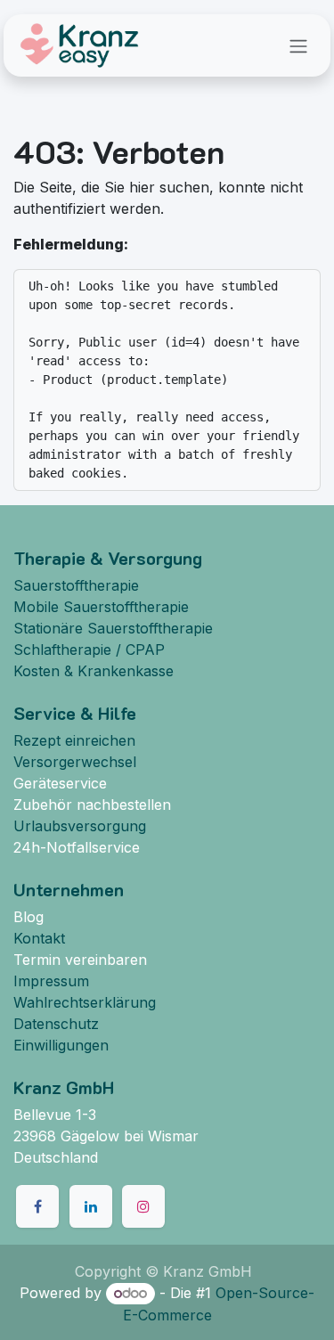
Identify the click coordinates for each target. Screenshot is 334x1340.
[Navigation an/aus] (298, 45)
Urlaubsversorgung (79, 826)
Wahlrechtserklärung (84, 1002)
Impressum (51, 981)
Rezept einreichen (74, 740)
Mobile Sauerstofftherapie (101, 607)
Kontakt (39, 938)
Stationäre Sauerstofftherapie (113, 628)
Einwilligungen (61, 1045)
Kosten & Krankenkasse (93, 671)
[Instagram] (143, 1206)
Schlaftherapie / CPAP (89, 649)
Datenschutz (56, 1024)
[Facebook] (37, 1206)
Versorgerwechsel (74, 762)
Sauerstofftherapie (76, 585)
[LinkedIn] (90, 1206)
